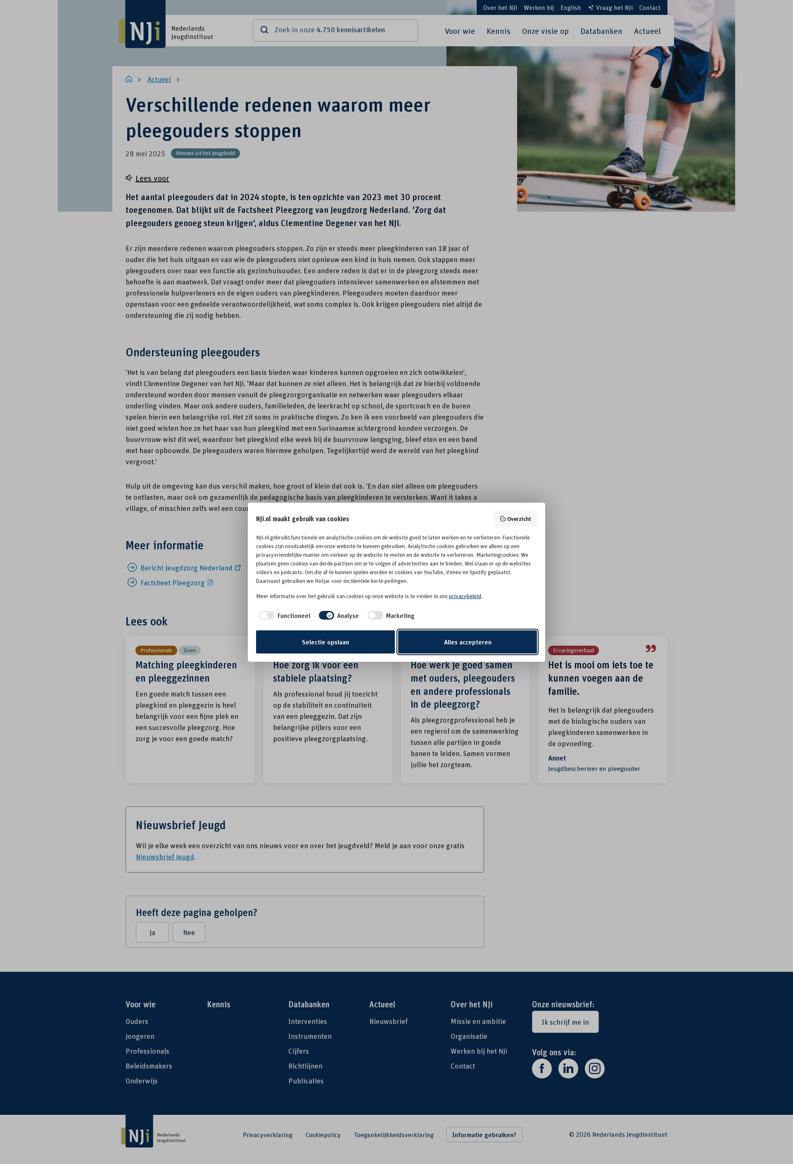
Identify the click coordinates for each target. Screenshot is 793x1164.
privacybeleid (465, 596)
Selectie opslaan (325, 641)
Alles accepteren (467, 641)
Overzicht (519, 518)
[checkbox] (283, 615)
